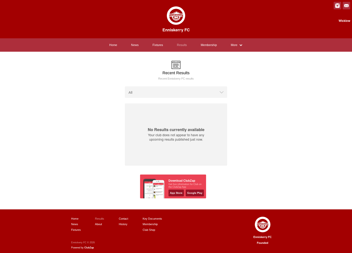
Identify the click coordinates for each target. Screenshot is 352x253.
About (98, 224)
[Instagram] (337, 5)
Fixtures (158, 45)
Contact (123, 218)
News (135, 45)
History (123, 224)
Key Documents (152, 218)
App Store (176, 192)
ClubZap (89, 247)
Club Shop (149, 229)
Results (182, 45)
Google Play (194, 192)
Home (113, 45)
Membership (209, 45)
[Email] (346, 5)
